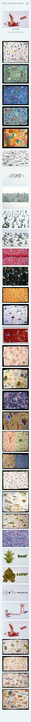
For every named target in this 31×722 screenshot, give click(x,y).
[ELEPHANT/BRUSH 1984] (16, 442)
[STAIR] (16, 630)
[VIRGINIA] (16, 356)
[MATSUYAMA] (16, 664)
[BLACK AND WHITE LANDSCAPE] (16, 158)
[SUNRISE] (16, 219)
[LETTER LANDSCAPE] (16, 177)
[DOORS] (16, 611)
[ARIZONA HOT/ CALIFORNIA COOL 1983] (16, 421)
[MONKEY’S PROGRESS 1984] (16, 379)
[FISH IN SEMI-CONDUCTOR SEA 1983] (16, 315)
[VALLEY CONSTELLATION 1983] (16, 276)
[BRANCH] (16, 593)
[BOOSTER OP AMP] (16, 74)
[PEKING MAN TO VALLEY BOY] (16, 335)
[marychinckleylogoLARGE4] (12, 3)
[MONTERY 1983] (16, 401)
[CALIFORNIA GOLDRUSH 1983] (16, 295)
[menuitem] (27, 3)
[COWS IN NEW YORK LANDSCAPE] (16, 198)
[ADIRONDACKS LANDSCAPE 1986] (16, 239)
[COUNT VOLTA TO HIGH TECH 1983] (16, 52)
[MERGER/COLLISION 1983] (16, 522)
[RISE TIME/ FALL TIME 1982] (16, 117)
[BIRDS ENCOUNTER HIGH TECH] (16, 647)
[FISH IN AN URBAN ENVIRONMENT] (16, 700)
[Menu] (27, 3)
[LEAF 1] (16, 576)
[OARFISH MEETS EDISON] (16, 502)
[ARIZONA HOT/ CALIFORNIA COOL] (16, 461)
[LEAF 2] (16, 557)
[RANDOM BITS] (16, 138)
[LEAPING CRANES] (16, 681)
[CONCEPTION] (16, 257)
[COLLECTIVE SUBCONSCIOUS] (16, 539)
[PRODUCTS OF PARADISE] (16, 480)
